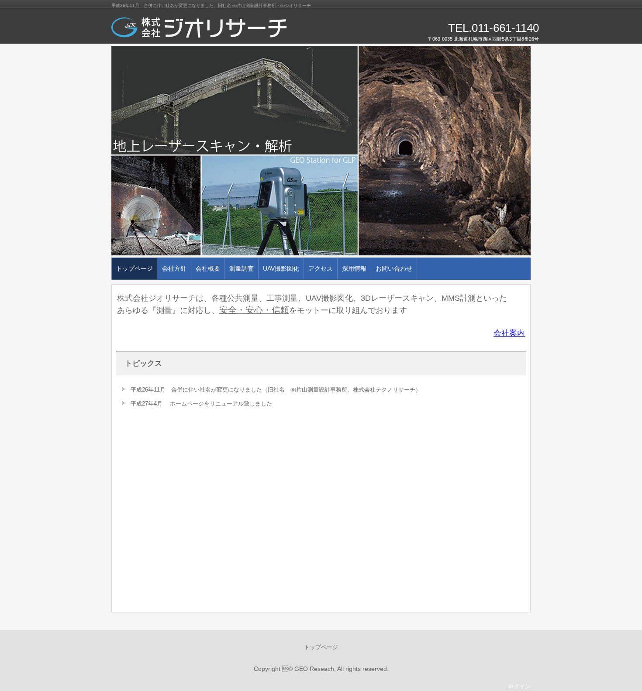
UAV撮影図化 (281, 268)
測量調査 (241, 268)
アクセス (320, 268)
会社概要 (208, 268)
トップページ (134, 268)
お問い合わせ (394, 268)
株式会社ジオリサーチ (211, 30)
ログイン (519, 686)
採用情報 (354, 268)
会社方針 (174, 268)
